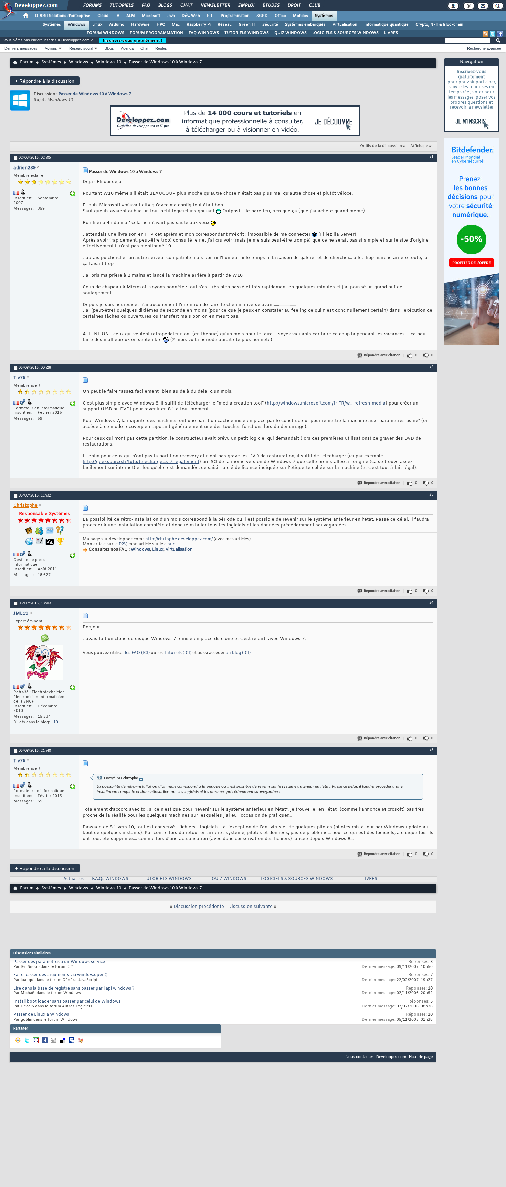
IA (117, 15)
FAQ (145, 5)
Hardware (140, 24)
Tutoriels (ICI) (178, 653)
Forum (26, 62)
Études (271, 5)
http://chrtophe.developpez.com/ (179, 539)
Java (171, 15)
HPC (161, 24)
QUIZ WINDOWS (290, 33)
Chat (186, 5)
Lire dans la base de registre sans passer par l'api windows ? (74, 988)
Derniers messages (21, 48)
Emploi (246, 5)
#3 (431, 495)
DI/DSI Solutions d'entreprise (63, 15)
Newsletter (215, 5)
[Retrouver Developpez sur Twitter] (492, 34)
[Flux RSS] (485, 34)
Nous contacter (359, 1057)
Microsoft (151, 15)
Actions (51, 48)
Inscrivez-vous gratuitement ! (133, 40)
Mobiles (300, 15)
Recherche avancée (484, 48)
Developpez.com (391, 1057)
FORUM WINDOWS (105, 33)
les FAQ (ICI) (138, 653)
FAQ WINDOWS (204, 33)
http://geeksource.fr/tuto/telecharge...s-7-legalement (141, 462)
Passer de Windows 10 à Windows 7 (95, 94)
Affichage (419, 146)
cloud (170, 544)
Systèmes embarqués (305, 24)
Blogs (164, 5)
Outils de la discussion (381, 146)
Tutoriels (121, 5)
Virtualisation (345, 24)
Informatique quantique (386, 24)
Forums (92, 5)
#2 (431, 367)
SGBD (262, 15)
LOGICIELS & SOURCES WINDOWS (345, 33)
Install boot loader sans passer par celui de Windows (66, 1001)
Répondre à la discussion (44, 81)
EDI (210, 15)
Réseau (225, 24)
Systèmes (324, 15)
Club (314, 5)
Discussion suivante (250, 907)
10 (55, 722)
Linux (97, 24)
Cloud (102, 15)
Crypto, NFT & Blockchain (439, 24)
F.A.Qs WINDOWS (110, 879)
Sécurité (270, 24)
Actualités (73, 879)
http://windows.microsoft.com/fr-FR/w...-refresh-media (326, 403)
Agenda (127, 48)
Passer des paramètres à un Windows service (59, 962)
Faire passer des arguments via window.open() (60, 975)
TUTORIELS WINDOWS (246, 33)
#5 (431, 750)
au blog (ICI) (238, 653)
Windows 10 (108, 62)
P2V (122, 544)
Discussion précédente (198, 907)
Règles (161, 48)
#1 (431, 157)
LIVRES (391, 33)
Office (280, 15)
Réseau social (81, 48)
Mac (176, 24)
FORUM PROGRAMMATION (156, 33)
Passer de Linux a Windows (41, 1014)
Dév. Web (191, 15)
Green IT (247, 24)
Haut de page (421, 1057)
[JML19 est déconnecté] (44, 663)
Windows (76, 24)
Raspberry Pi (199, 24)
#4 (431, 603)
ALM (130, 15)
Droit (294, 5)
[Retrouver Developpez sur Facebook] (500, 34)
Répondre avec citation (382, 355)
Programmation (235, 15)
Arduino (116, 24)
